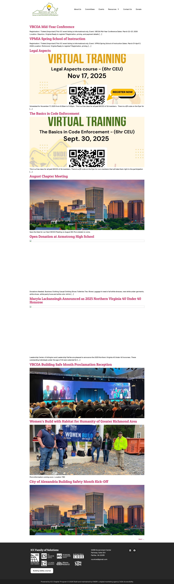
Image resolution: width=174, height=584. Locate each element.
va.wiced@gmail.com (99, 559)
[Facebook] (134, 550)
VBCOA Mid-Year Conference (52, 27)
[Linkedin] (130, 550)
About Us (77, 9)
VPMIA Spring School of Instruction (57, 39)
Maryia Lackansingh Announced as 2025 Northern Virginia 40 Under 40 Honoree (85, 300)
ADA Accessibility (126, 581)
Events (101, 9)
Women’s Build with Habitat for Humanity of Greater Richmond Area (83, 421)
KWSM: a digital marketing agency (106, 581)
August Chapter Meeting (49, 176)
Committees (90, 9)
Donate (138, 9)
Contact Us (127, 9)
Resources (112, 9)
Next (141, 539)
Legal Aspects (40, 50)
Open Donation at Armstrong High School (62, 236)
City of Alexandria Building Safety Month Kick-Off (69, 481)
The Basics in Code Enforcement (54, 113)
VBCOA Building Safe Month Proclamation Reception (71, 364)
